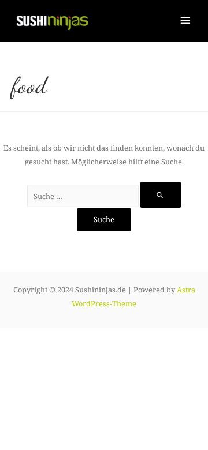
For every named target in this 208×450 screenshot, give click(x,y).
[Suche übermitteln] (160, 195)
